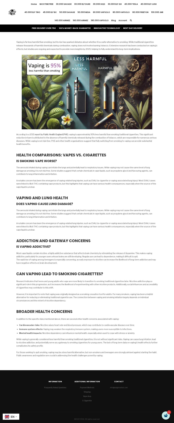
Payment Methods (87, 388)
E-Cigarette (87, 401)
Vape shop (87, 396)
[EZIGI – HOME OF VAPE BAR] (12, 12)
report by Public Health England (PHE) (51, 134)
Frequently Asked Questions (55, 388)
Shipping (87, 392)
